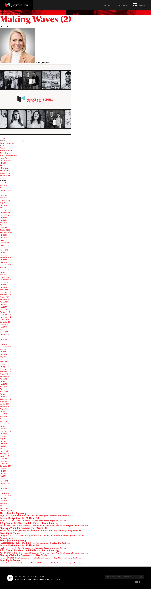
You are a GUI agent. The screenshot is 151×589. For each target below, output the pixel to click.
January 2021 (4, 252)
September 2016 (5, 322)
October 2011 (4, 463)
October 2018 (4, 277)
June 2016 (3, 327)
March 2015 (4, 362)
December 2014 (5, 369)
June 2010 (3, 501)
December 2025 (5, 195)
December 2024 (5, 210)
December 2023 (5, 227)
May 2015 (3, 357)
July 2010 (3, 498)
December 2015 (5, 339)
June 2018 (3, 287)
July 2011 (3, 471)
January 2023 (4, 240)
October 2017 (4, 297)
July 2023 (3, 235)
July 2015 (3, 352)
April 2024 (3, 225)
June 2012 (3, 444)
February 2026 (5, 190)
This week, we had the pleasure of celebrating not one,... (33, 519)
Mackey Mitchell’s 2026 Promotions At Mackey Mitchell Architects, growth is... (42, 534)
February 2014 (5, 394)
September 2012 (5, 436)
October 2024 (5, 213)
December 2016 (5, 314)
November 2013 (5, 401)
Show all (3, 183)
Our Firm (106, 5)
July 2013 (3, 411)
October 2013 (4, 404)
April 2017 (3, 309)
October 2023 (5, 230)
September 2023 (6, 232)
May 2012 (3, 446)
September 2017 (5, 300)
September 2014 (5, 377)
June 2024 (3, 220)
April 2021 (3, 247)
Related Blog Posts (6, 511)
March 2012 (4, 451)
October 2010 (4, 493)
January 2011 (4, 486)
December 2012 (5, 429)
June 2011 (3, 473)
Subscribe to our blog (7, 143)
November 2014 (5, 372)
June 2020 (3, 262)
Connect (142, 5)
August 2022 (4, 242)
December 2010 (5, 488)
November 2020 (6, 255)
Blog (135, 5)
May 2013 (3, 416)
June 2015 (3, 354)
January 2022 (4, 245)
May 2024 (3, 223)
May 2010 (3, 503)
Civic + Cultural (5, 153)
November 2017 (5, 295)
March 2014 (4, 391)
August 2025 (4, 203)
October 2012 (4, 434)
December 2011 (5, 458)
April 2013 (3, 419)
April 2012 (3, 449)
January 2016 (4, 337)
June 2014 (3, 384)
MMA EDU (3, 165)
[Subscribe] (141, 577)
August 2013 (4, 409)
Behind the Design (6, 150)
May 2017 (3, 307)
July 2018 (3, 285)
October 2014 (4, 374)
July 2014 (3, 381)
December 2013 (5, 399)
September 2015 (5, 347)
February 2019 (5, 270)
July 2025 (3, 205)
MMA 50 (3, 163)
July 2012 (3, 441)
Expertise (117, 5)
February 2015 (5, 364)
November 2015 (5, 342)
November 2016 (5, 317)
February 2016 (5, 334)
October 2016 (4, 319)
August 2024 (4, 215)
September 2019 (5, 265)
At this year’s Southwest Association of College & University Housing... (40, 529)
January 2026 (4, 193)
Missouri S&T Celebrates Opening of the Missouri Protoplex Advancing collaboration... (44, 524)
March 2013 (4, 421)
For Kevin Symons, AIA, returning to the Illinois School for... (35, 514)
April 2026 (3, 188)
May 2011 (3, 476)
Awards (2, 148)
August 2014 (4, 379)
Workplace (3, 178)
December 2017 (5, 292)
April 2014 (3, 389)
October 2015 (4, 344)
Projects (127, 5)
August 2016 (4, 324)
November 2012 (5, 431)
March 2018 (4, 290)
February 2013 (5, 424)
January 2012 (4, 456)
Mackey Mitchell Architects (10, 578)
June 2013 (3, 414)
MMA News (4, 168)
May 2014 (3, 386)
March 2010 (4, 508)
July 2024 (3, 218)
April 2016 (3, 329)
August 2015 (4, 349)
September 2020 (6, 257)
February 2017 (5, 312)
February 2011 (5, 483)
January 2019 (4, 272)
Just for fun (3, 158)
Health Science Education (8, 155)
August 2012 (4, 439)
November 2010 (5, 491)
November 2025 (5, 198)
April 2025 (3, 208)
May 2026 (3, 185)
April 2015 (3, 359)
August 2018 (4, 282)
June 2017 (3, 304)
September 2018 (5, 280)
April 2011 (3, 478)
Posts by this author (6, 538)
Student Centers (5, 170)
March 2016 (4, 332)
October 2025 (5, 200)
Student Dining (5, 173)
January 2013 (4, 426)
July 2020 (3, 260)
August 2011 (4, 468)
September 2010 (5, 496)
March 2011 (4, 481)
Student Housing (5, 175)
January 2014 (4, 396)
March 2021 (4, 250)
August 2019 (4, 267)
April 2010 (3, 506)
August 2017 (4, 302)
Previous (3, 138)
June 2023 (3, 237)
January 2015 (4, 367)
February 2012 (5, 454)
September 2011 (5, 466)
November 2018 (5, 275)
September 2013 (5, 406)
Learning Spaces (5, 160)
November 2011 (5, 461)
